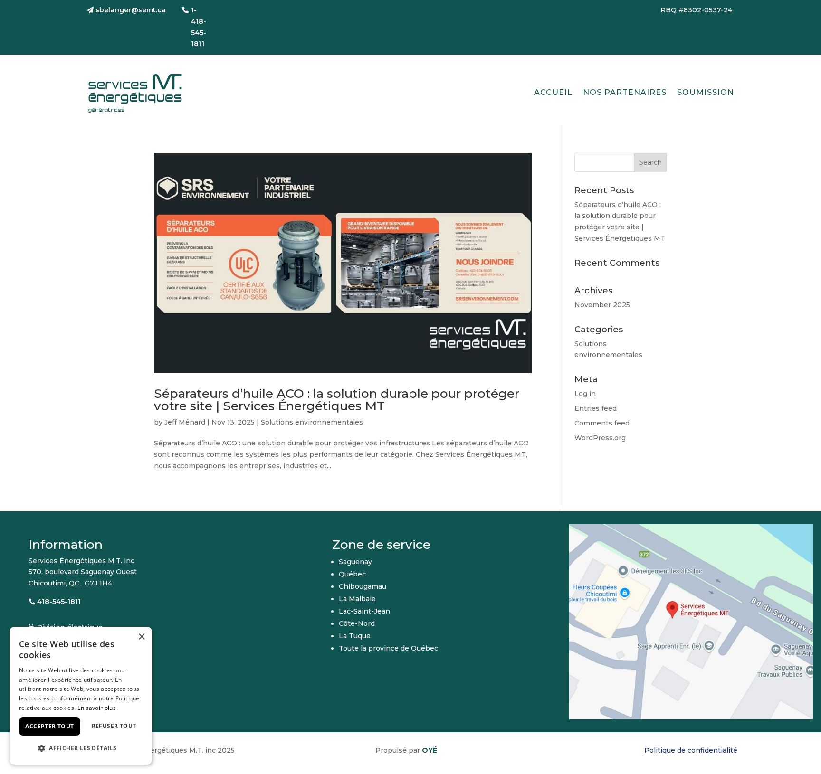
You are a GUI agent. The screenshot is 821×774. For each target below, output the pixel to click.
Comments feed (602, 423)
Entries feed (595, 408)
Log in (585, 393)
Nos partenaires (625, 92)
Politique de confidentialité (690, 750)
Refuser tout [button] (114, 726)
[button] (81, 748)
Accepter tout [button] (49, 726)
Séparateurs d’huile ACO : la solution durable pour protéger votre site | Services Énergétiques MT (336, 400)
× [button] (141, 637)
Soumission (705, 92)
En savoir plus (96, 708)
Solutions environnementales (312, 422)
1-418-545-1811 (198, 27)
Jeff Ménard (184, 422)
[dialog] (81, 696)
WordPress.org (600, 438)
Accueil (553, 92)
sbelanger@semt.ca (130, 10)
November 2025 (602, 305)
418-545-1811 (59, 601)
